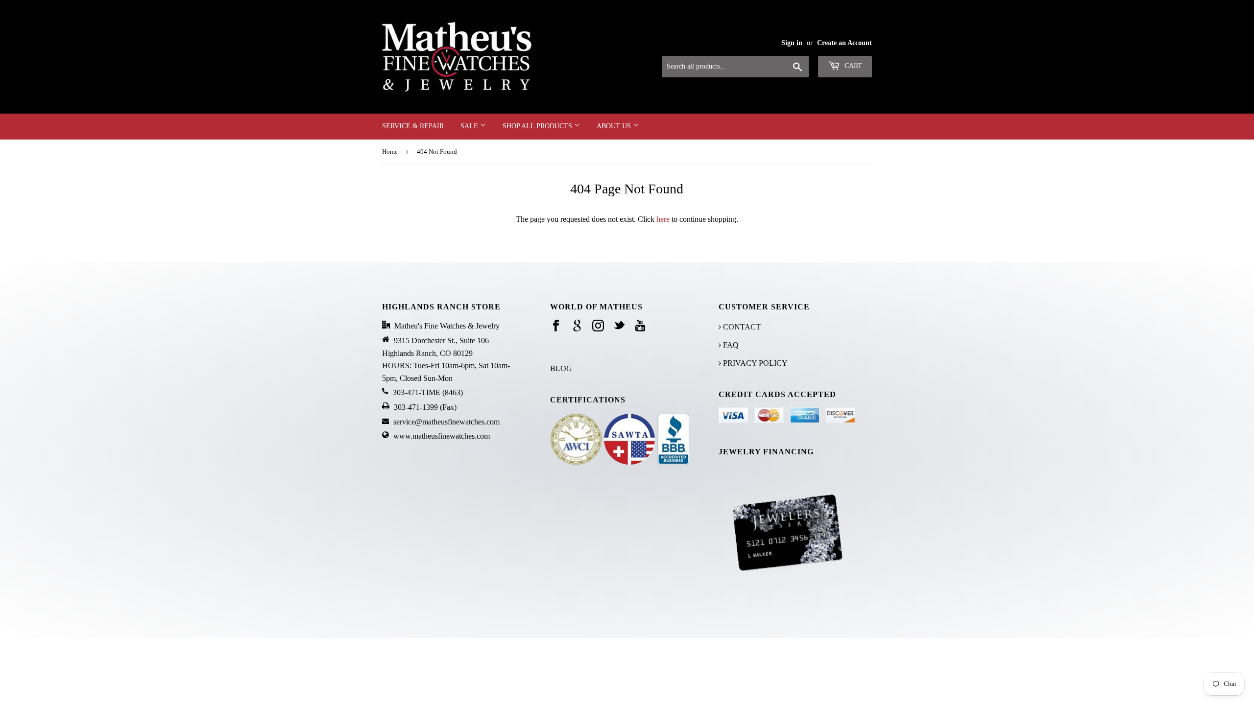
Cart (852, 66)
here (663, 219)
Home (390, 151)
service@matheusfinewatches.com (446, 422)
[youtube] (640, 326)
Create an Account (844, 43)
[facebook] (556, 326)
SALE (470, 126)
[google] (577, 326)
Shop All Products (538, 126)
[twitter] (619, 326)
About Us (615, 126)
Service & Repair (413, 126)
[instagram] (598, 326)
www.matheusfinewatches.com (441, 436)
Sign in (791, 43)
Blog (561, 368)
